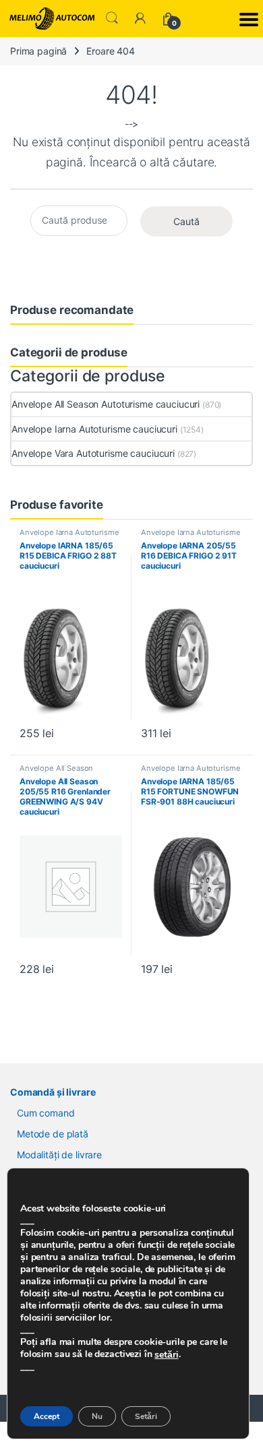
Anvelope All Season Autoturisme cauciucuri (105, 404)
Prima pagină (38, 51)
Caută (186, 221)
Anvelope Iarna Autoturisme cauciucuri (94, 429)
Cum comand (46, 1113)
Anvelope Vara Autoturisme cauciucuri (93, 453)
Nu (97, 1416)
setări (166, 1355)
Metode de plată (52, 1133)
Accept (46, 1416)
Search (112, 18)
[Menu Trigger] (249, 18)
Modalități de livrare (59, 1154)
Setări (146, 1416)
